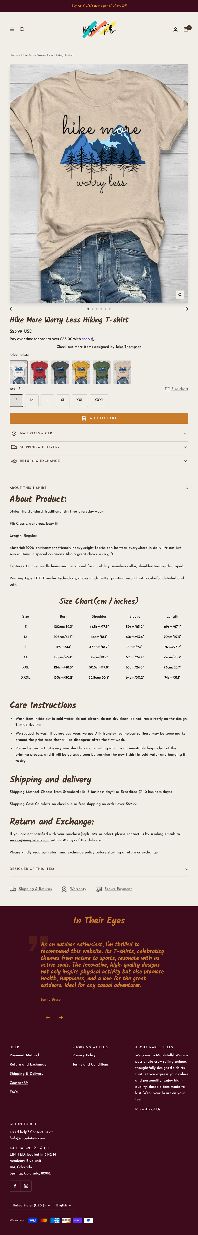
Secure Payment (118, 889)
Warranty (78, 889)
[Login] (175, 29)
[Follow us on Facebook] (15, 1186)
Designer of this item (32, 869)
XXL (79, 400)
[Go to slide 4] (101, 309)
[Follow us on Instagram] (26, 1186)
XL (63, 400)
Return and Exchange (28, 1064)
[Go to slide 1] (88, 309)
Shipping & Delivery (40, 447)
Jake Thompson (128, 347)
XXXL (99, 400)
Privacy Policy (84, 1055)
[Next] (186, 309)
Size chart (179, 389)
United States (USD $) (29, 1205)
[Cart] (186, 29)
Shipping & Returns (35, 889)
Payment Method (24, 1055)
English (61, 1205)
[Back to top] (177, 1202)
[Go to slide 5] (105, 309)
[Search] (22, 29)
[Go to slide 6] (110, 309)
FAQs (14, 1092)
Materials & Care (37, 433)
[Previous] (12, 309)
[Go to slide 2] (92, 309)
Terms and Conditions (90, 1064)
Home (14, 55)
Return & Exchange (40, 461)
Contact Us (19, 1083)
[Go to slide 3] (97, 309)
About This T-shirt (28, 488)
